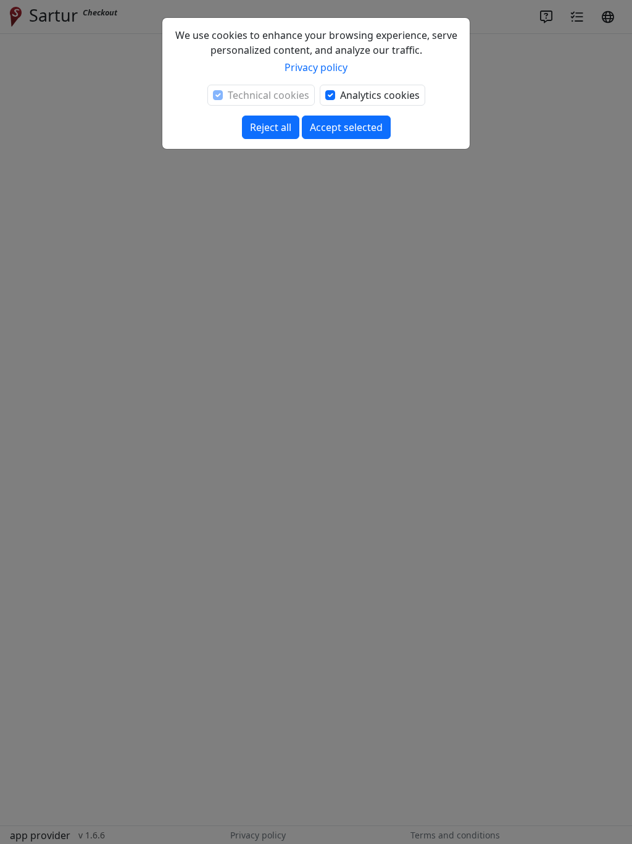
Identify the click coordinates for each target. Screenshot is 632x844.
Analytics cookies (380, 95)
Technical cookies (268, 95)
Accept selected (346, 127)
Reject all (270, 127)
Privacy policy (316, 67)
